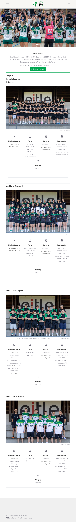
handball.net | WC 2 (14, 250)
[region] (38, 28)
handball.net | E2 (14, 147)
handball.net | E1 (14, 144)
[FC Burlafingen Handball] (37, 4)
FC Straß (12, 365)
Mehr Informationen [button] (38, 69)
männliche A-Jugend (15, 396)
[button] (2, 27)
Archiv (20, 518)
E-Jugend (10, 82)
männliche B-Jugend (14, 290)
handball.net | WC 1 (14, 248)
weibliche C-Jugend (14, 186)
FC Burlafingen (11, 518)
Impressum (28, 518)
